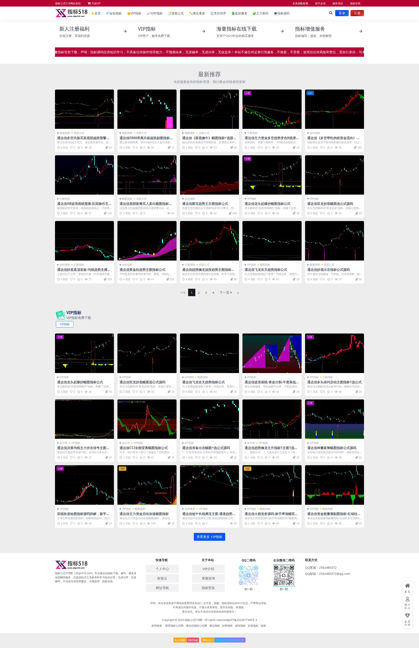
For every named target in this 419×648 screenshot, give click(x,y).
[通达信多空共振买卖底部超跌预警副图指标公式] (84, 109)
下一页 (224, 292)
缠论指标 (214, 625)
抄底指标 (253, 625)
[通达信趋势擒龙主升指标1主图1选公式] (271, 419)
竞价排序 (218, 13)
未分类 (63, 443)
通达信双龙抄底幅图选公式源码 (330, 203)
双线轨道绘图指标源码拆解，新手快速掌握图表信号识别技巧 (83, 515)
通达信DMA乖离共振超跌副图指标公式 (146, 140)
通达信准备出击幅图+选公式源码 (206, 448)
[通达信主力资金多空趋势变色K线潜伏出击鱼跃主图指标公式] (271, 109)
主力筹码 (260, 13)
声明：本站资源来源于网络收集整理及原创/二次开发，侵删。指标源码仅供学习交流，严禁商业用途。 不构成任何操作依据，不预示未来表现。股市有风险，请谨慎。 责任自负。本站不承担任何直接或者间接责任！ (209, 607)
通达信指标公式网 (196, 625)
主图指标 (252, 133)
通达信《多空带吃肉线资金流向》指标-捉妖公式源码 (333, 140)
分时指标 (155, 13)
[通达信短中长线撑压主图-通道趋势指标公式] (209, 485)
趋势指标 (227, 625)
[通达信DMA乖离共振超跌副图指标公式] (146, 109)
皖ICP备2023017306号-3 (242, 620)
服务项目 (338, 3)
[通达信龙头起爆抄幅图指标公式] (271, 175)
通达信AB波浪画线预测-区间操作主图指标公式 (84, 205)
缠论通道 (197, 13)
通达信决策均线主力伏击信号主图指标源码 (83, 450)
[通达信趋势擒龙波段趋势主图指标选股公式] (209, 240)
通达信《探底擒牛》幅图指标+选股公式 (209, 140)
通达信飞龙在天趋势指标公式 (266, 269)
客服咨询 (208, 578)
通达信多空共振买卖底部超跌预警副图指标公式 (83, 140)
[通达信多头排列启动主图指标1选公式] (334, 353)
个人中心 (162, 569)
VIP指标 (134, 13)
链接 (263, 625)
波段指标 (240, 625)
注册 (357, 13)
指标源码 (282, 13)
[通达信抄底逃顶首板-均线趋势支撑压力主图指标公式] (84, 240)
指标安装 (355, 3)
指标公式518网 (193, 620)
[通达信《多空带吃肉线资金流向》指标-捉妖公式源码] (334, 109)
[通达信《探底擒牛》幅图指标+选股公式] (209, 109)
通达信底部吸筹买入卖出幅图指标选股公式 (146, 205)
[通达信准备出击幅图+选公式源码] (209, 419)
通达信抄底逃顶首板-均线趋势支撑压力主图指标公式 (84, 271)
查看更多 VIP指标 (209, 537)
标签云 (162, 578)
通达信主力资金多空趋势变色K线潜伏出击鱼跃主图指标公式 (272, 140)
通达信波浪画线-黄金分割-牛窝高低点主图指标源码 (272, 384)
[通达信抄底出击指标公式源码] (334, 240)
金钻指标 (114, 13)
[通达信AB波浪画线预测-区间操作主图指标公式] (84, 175)
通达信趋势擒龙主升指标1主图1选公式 (271, 450)
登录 (342, 13)
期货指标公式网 (174, 625)
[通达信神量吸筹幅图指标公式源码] (334, 419)
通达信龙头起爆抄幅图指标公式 (267, 203)
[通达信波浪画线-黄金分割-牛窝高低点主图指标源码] (271, 353)
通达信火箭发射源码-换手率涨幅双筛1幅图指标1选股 (271, 515)
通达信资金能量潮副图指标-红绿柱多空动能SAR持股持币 (334, 515)
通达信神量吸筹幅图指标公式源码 (331, 448)
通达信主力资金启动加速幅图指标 (144, 513)
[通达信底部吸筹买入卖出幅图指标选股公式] (146, 175)
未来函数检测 (300, 3)
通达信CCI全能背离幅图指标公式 (144, 448)
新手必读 (320, 3)
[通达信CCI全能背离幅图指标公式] (146, 419)
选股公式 (176, 13)
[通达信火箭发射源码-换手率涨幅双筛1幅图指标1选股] (271, 485)
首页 (96, 13)
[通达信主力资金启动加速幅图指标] (146, 485)
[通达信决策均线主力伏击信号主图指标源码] (84, 419)
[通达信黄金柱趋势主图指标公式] (146, 240)
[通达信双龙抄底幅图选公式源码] (334, 175)
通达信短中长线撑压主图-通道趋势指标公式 (209, 515)
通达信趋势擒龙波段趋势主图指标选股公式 (208, 271)
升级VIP (96, 3)
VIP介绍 (208, 569)
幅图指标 (65, 133)
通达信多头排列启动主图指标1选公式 (334, 382)
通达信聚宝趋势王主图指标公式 (205, 203)
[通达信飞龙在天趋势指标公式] (271, 240)
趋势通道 (190, 509)
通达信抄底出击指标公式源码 (328, 269)
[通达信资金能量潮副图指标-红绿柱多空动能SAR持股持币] (334, 485)
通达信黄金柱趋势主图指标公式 (142, 269)
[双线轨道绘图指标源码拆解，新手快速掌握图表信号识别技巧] (84, 485)
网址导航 (162, 588)
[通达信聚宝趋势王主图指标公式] (209, 175)
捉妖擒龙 (239, 13)
